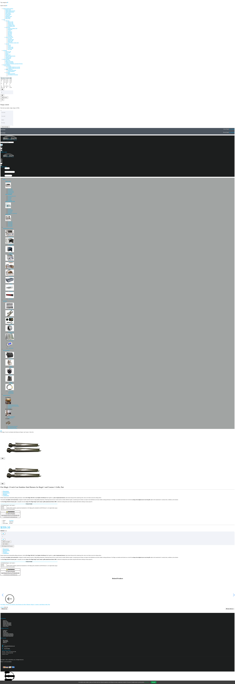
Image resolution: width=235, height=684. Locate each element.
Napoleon (9, 199)
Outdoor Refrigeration (11, 254)
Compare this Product (8, 546)
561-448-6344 (232, 132)
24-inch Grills (10, 221)
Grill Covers (11, 358)
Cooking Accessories (11, 383)
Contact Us (5, 630)
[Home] (1, 431)
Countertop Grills (11, 191)
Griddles (10, 283)
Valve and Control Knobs (11, 333)
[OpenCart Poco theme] (8, 156)
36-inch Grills (10, 225)
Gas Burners (10, 407)
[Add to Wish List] (2, 458)
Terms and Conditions (7, 624)
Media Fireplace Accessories (12, 428)
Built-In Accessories (11, 367)
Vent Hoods (11, 291)
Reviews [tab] (5, 494)
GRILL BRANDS (8, 194)
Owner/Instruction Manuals (8, 634)
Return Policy (5, 621)
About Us (5, 620)
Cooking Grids (10, 340)
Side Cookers (11, 261)
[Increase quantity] (2, 95)
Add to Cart (4, 97)
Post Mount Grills (11, 192)
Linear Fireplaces (11, 417)
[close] (7, 2)
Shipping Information (7, 623)
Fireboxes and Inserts (11, 416)
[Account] (1, 147)
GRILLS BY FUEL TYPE (10, 201)
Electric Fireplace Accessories (13, 426)
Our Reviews (5, 632)
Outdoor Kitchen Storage (11, 245)
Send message (5, 126)
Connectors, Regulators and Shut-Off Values (11, 392)
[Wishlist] (1, 149)
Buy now (5, 543)
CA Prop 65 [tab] (6, 495)
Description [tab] (6, 491)
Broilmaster (10, 197)
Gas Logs (9, 408)
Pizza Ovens (11, 276)
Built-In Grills (11, 236)
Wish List (5, 642)
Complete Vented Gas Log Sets (13, 404)
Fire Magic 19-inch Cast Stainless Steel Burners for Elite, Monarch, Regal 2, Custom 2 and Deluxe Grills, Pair (25, 604)
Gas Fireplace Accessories (12, 427)
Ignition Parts (11, 324)
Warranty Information (7, 622)
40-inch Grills (10, 226)
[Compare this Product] (2, 100)
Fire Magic (9, 198)
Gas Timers (11, 374)
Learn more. (146, 682)
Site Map (4, 631)
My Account (5, 640)
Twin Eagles (10, 200)
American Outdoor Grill (12, 196)
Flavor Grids (11, 309)
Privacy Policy (6, 626)
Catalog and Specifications (8, 633)
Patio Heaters (11, 298)
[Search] (1, 145)
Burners (11, 317)
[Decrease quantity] (2, 89)
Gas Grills (9, 208)
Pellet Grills (10, 212)
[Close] (0, 101)
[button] (119, 8)
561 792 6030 (232, 129)
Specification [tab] (6, 492)
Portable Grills (10, 190)
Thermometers (11, 348)
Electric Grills (10, 193)
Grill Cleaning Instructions (8, 635)
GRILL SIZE (7, 214)
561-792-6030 (7, 648)
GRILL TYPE (8, 181)
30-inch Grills (10, 222)
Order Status (2, 129)
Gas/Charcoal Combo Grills (12, 213)
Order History (5, 641)
